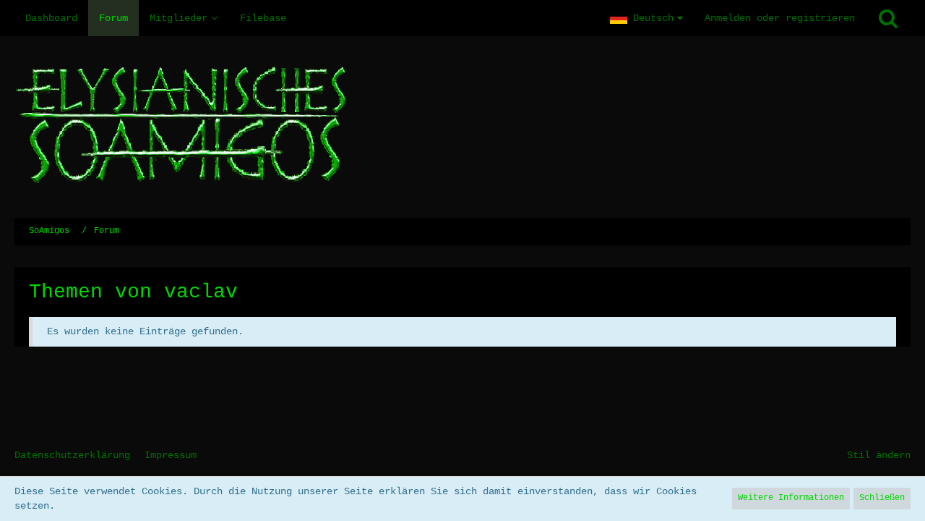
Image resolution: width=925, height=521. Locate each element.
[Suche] (888, 18)
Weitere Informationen (791, 498)
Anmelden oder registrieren (780, 18)
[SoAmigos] (462, 127)
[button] (646, 18)
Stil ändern (879, 455)
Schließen (882, 498)
